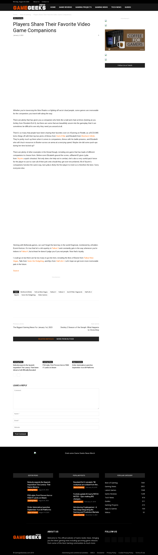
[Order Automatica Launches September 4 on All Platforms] (85, 354)
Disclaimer (100, 553)
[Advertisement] (56, 282)
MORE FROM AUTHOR (65, 339)
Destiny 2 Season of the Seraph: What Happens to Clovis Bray (80, 328)
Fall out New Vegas (41, 292)
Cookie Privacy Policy (125, 553)
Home (53, 7)
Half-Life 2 (60, 261)
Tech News (116, 7)
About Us (36, 2)
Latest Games (78, 502)
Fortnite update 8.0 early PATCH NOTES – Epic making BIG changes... (86, 496)
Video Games (42, 295)
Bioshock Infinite (88, 136)
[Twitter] (135, 1)
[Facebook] (123, 1)
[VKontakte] (139, 1)
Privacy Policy (111, 553)
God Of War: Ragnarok (74, 292)
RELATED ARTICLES (46, 339)
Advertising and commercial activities (75, 553)
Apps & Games (77, 362)
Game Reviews (65, 7)
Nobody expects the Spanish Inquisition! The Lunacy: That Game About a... (38, 484)
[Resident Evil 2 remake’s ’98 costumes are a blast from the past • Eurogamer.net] (65, 485)
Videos (107, 512)
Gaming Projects (83, 7)
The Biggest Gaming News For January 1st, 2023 (32, 327)
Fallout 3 (55, 248)
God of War (60, 136)
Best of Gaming (25, 15)
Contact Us (45, 2)
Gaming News (101, 7)
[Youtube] (143, 1)
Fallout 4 (24, 251)
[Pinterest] (131, 1)
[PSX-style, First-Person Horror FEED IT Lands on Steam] (56, 354)
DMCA (92, 553)
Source (16, 271)
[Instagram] (127, 1)
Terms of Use (140, 553)
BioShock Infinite (26, 292)
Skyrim (20, 158)
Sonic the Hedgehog (35, 261)
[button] (142, 7)
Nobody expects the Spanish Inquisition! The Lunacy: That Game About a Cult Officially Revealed (26, 367)
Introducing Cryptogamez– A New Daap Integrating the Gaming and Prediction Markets (86, 509)
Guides (128, 7)
